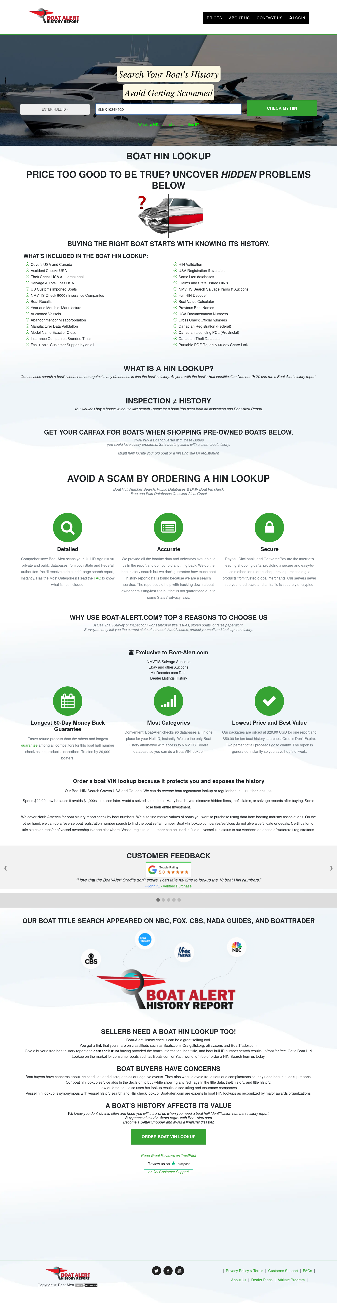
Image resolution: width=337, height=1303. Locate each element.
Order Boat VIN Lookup (169, 1137)
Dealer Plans (262, 1279)
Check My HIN (282, 108)
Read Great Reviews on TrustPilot (168, 1155)
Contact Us (270, 17)
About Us (239, 17)
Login (298, 17)
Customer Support (283, 1270)
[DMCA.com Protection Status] (86, 1284)
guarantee (29, 745)
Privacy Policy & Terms (244, 1270)
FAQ (97, 578)
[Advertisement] (168, 1206)
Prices (214, 17)
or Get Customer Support (168, 1171)
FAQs (307, 1270)
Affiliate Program (291, 1279)
